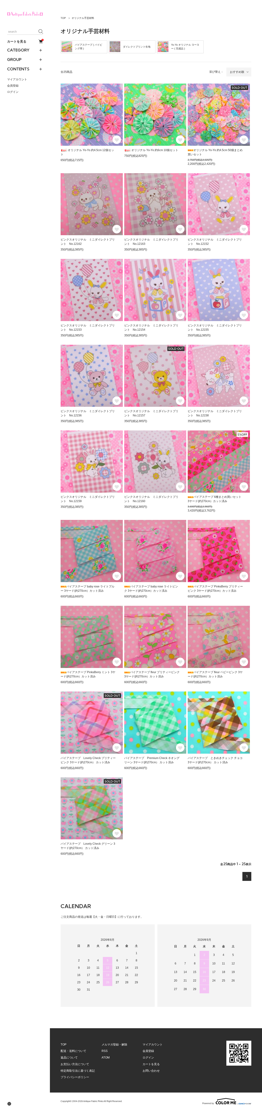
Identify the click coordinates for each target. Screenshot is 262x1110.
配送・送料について (73, 1050)
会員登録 (13, 85)
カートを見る (25, 41)
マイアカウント (17, 79)
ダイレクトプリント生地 (136, 46)
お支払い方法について (75, 1064)
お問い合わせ (151, 1070)
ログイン (13, 91)
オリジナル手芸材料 (83, 18)
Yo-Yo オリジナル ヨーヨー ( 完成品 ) (185, 46)
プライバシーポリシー (75, 1077)
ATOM (106, 1057)
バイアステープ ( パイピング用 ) (88, 46)
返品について (69, 1057)
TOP (63, 18)
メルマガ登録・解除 (114, 1044)
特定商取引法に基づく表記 (78, 1070)
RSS (105, 1050)
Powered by (208, 1103)
